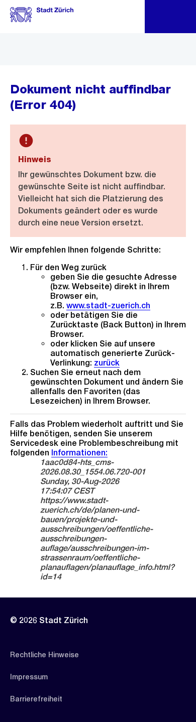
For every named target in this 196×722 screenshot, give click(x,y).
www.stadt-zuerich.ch (108, 305)
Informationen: (79, 452)
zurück (107, 363)
